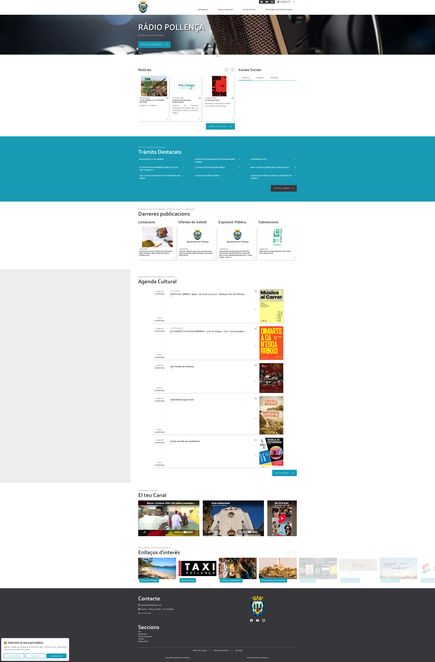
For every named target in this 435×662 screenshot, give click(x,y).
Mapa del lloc (143, 641)
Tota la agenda (281, 472)
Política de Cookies (23, 649)
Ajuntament (142, 634)
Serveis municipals (145, 636)
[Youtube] (267, 2)
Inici (139, 631)
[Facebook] (262, 2)
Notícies (141, 639)
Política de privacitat (221, 650)
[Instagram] (272, 2)
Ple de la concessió (150, 44)
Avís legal (238, 650)
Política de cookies (200, 650)
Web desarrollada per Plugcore (257, 658)
